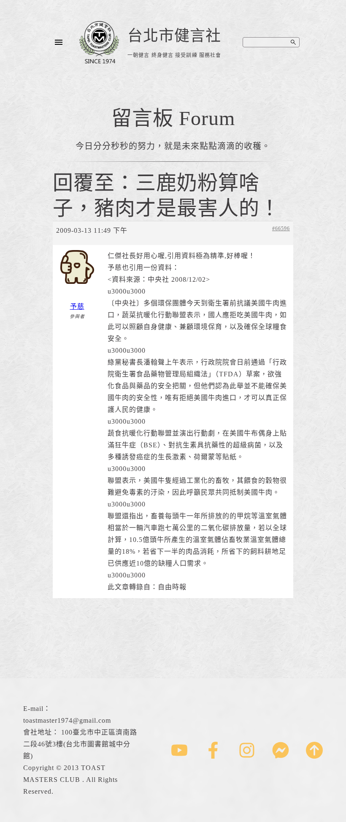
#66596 (281, 228)
